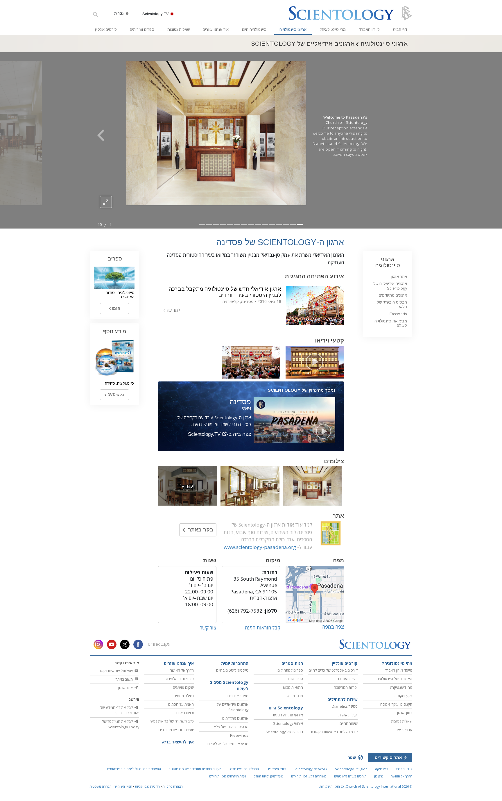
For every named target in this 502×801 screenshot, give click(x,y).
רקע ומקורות (403, 695)
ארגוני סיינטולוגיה (292, 29)
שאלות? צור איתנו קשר (116, 670)
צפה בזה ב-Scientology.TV (219, 434)
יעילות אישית (348, 715)
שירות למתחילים (342, 699)
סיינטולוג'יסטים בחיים (232, 670)
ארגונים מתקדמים (393, 295)
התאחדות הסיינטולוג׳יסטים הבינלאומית (134, 769)
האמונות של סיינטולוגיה (394, 678)
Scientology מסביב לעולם (229, 685)
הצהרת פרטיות (173, 786)
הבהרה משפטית (101, 786)
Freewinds (398, 314)
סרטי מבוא (295, 695)
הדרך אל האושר (182, 670)
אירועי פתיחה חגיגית (288, 715)
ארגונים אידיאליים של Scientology (390, 285)
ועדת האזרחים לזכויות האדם (227, 776)
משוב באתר (125, 679)
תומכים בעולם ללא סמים (350, 776)
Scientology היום (286, 708)
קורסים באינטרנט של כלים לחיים (333, 670)
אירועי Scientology (288, 723)
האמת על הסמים (181, 704)
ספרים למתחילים (290, 670)
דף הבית (400, 29)
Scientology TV (155, 14)
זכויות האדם (185, 712)
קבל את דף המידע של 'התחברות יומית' (119, 710)
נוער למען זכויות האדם (269, 776)
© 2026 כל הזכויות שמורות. (365, 786)
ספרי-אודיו (295, 678)
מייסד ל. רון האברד (398, 670)
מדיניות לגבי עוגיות (147, 786)
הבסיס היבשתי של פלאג (230, 726)
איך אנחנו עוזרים (216, 29)
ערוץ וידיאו (404, 729)
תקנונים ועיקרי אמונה (396, 704)
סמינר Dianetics (345, 706)
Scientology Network (310, 769)
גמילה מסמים (184, 695)
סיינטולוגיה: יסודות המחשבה (120, 294)
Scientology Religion (351, 769)
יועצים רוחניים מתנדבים (176, 729)
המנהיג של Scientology (284, 731)
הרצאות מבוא (293, 687)
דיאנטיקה (381, 769)
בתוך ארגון (404, 712)
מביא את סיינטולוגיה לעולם (390, 323)
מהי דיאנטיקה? (401, 687)
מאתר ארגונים (237, 695)
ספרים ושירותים (142, 29)
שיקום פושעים (183, 687)
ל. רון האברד (369, 29)
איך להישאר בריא (178, 742)
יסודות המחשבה (346, 687)
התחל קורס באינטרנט (244, 769)
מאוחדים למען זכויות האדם (308, 776)
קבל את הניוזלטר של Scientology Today (120, 724)
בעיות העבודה (347, 678)
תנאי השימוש (123, 786)
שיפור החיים (349, 723)
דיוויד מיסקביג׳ (276, 769)
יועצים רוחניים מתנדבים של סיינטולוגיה (194, 769)
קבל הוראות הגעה (262, 627)
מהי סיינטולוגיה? (333, 29)
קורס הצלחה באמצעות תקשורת (334, 731)
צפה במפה (333, 626)
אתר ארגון (399, 276)
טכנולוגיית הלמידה (180, 678)
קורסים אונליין (106, 29)
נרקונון (378, 776)
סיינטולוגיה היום (254, 29)
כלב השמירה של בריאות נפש (172, 721)
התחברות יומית (234, 663)
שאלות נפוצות (178, 29)
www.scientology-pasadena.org (260, 547)
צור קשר (208, 627)
